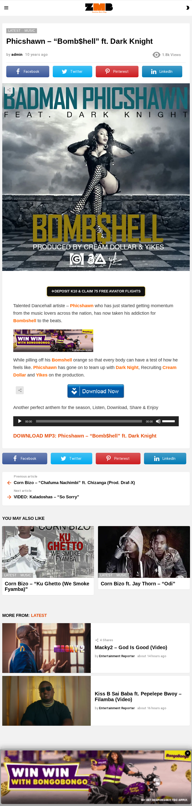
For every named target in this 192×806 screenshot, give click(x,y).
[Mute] (158, 421)
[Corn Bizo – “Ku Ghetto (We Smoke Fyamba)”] (48, 552)
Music (25, 575)
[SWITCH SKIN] (188, 8)
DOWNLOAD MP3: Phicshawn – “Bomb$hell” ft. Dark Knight (84, 436)
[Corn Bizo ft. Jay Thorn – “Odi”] (144, 552)
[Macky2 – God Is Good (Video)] (46, 648)
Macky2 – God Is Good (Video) (131, 647)
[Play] (19, 421)
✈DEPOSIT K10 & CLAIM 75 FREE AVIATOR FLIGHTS (96, 291)
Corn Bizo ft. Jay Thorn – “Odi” (138, 583)
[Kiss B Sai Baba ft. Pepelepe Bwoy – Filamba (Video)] (46, 701)
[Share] (96, 391)
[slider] (169, 420)
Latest (10, 575)
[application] (96, 421)
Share (9, 90)
